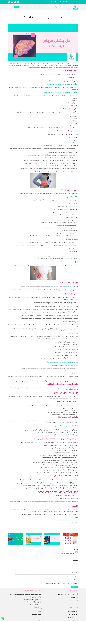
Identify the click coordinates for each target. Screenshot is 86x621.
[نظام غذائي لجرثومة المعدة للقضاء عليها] (52, 538)
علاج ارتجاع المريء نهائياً (73, 614)
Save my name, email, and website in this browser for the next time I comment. (61, 583)
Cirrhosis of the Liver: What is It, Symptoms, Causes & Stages (66, 520)
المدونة (39, 620)
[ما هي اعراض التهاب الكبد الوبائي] (15, 538)
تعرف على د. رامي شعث (36, 614)
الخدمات (39, 617)
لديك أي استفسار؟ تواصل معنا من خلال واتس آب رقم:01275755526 (62, 1)
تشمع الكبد (62, 324)
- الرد (62, 551)
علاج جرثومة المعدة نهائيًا (72, 611)
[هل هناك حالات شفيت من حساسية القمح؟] (34, 538)
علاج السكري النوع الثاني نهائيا (71, 617)
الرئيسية (39, 611)
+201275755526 (73, 597)
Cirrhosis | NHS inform (73, 522)
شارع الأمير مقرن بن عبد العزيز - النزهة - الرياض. (67, 594)
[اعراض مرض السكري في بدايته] (70, 538)
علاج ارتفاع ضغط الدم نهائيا (72, 620)
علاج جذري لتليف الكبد (67, 286)
